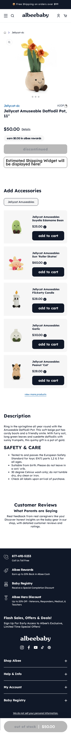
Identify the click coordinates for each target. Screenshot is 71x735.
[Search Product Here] (12, 16)
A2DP (60, 105)
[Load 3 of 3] (38, 97)
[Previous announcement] (5, 4)
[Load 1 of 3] (32, 97)
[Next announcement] (66, 4)
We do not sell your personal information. (35, 713)
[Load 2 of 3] (35, 97)
